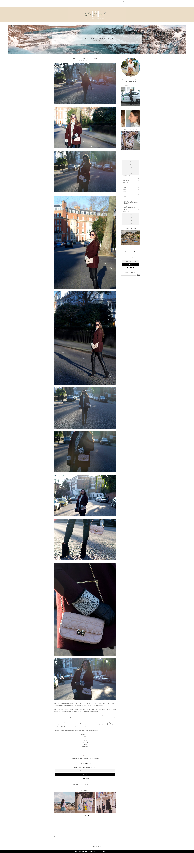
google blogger (103, 783)
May (125, 191)
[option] (97, 39)
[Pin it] (87, 784)
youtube (96, 758)
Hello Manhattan (90, 851)
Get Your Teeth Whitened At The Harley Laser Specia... (131, 203)
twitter (80, 758)
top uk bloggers (108, 785)
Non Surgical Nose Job (130, 129)
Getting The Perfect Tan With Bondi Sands (131, 206)
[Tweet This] (85, 784)
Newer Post (58, 837)
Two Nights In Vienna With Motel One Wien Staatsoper (130, 200)
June (125, 189)
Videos (87, 1)
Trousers (85, 742)
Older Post (112, 837)
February (126, 209)
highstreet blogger (111, 783)
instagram (74, 758)
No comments (75, 784)
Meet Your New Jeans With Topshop (130, 204)
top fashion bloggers (100, 785)
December (127, 175)
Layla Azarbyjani (89, 752)
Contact (95, 1)
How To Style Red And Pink (128, 201)
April (125, 194)
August (126, 185)
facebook (91, 758)
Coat (85, 738)
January (126, 211)
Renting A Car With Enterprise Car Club (131, 108)
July (125, 187)
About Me (104, 1)
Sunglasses (85, 746)
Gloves (85, 744)
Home (70, 1)
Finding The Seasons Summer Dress (131, 152)
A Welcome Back (97, 38)
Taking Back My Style (127, 197)
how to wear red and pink (108, 784)
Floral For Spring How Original (129, 207)
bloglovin (85, 758)
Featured (78, 1)
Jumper (85, 736)
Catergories (114, 1)
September (127, 182)
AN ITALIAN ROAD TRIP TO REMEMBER (131, 246)
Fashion (98, 783)
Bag (85, 748)
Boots (85, 740)
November (127, 178)
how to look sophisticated (97, 784)
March (126, 196)
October (126, 180)
